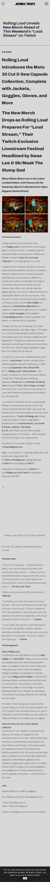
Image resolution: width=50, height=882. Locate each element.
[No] (46, 874)
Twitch (32, 469)
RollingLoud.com (19, 812)
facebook (14, 791)
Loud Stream (16, 360)
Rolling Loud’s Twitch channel (21, 371)
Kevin (6, 550)
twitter (23, 791)
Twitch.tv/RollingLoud (27, 416)
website (5, 791)
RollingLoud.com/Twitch (17, 473)
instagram (31, 791)
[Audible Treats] (25, 3)
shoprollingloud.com (13, 317)
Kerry (39, 547)
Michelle (32, 547)
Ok (25, 878)
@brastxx (31, 306)
